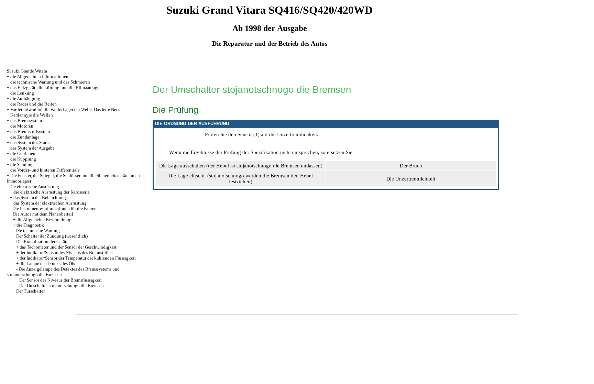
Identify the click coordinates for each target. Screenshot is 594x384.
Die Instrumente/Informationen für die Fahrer (54, 208)
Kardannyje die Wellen (31, 115)
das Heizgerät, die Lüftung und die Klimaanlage (54, 87)
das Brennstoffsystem (30, 131)
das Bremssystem (26, 120)
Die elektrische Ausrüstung (34, 186)
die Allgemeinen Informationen (39, 76)
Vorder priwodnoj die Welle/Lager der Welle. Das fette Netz (65, 109)
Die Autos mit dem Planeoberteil (43, 214)
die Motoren (21, 126)
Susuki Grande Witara (27, 71)
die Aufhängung (25, 98)
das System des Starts (30, 142)
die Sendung (22, 164)
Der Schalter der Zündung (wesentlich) (52, 236)
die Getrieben (22, 153)
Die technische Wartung (37, 230)
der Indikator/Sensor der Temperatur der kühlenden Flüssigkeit (78, 258)
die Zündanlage (25, 137)
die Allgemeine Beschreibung (44, 219)
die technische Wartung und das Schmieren (50, 82)
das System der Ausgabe (32, 148)
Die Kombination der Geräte (42, 241)
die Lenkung (22, 93)
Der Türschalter (30, 291)
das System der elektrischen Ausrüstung (50, 203)
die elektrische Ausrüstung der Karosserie (51, 192)
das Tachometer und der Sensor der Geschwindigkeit (68, 247)
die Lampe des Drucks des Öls (47, 263)
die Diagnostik (30, 225)
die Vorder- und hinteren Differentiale (45, 170)
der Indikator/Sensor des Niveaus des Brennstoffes (66, 252)
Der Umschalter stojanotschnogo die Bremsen (61, 285)
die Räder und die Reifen (33, 104)
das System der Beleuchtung (39, 197)
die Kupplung (23, 159)
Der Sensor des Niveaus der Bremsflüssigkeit (60, 280)
